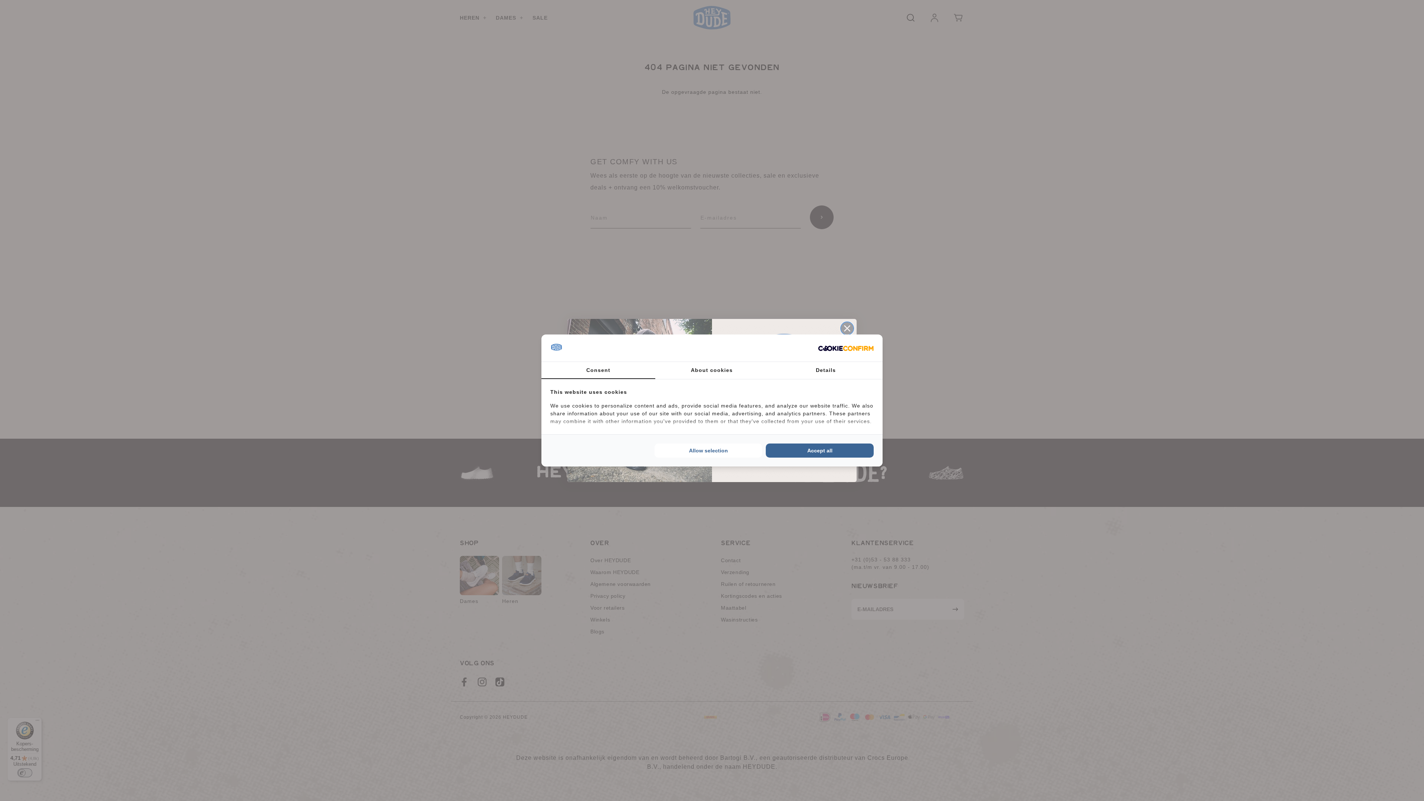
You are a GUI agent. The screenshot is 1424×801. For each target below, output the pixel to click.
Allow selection (708, 451)
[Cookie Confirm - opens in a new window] (846, 348)
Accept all (820, 451)
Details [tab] (826, 370)
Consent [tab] (598, 370)
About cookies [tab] (712, 370)
